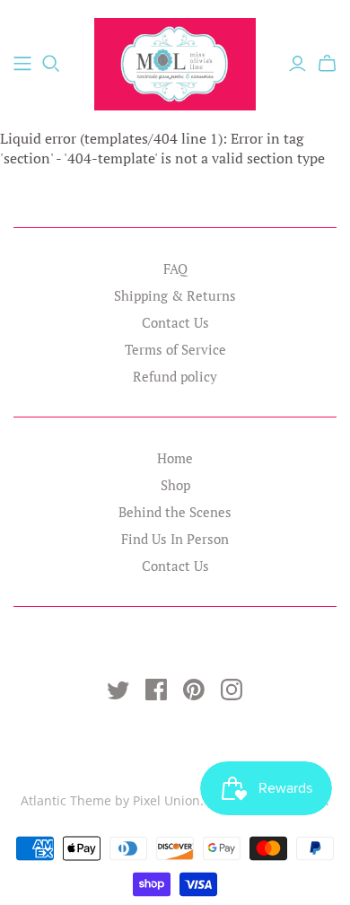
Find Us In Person (175, 539)
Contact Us (175, 322)
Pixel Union (166, 800)
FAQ (175, 268)
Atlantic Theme (66, 800)
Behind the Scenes (175, 512)
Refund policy (175, 376)
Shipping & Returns (175, 295)
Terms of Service (175, 349)
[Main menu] (22, 64)
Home (175, 458)
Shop (175, 485)
